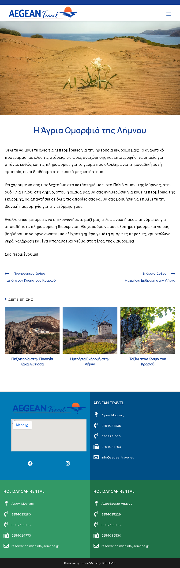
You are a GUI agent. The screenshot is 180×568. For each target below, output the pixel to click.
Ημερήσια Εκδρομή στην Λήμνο (89, 362)
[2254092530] (96, 535)
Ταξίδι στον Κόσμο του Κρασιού (147, 362)
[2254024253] (96, 446)
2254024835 (111, 426)
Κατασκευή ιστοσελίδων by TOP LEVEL (90, 563)
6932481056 (111, 436)
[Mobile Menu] (168, 14)
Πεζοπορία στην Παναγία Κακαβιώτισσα (32, 362)
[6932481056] (96, 436)
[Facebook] (30, 463)
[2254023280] (6, 514)
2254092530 (111, 536)
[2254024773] (6, 535)
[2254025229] (96, 514)
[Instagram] (68, 463)
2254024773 (21, 536)
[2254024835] (96, 425)
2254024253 (111, 447)
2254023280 (21, 514)
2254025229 (111, 514)
